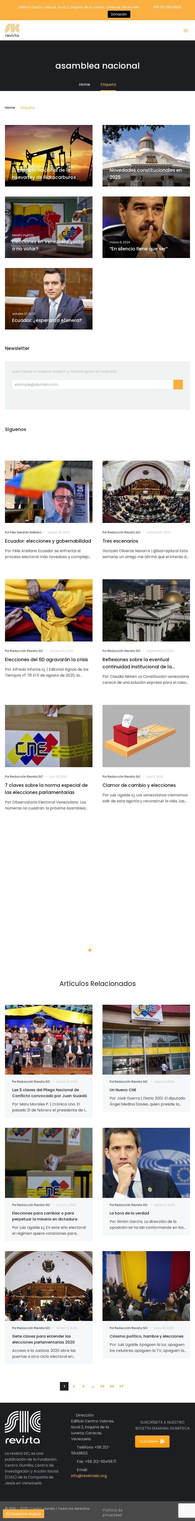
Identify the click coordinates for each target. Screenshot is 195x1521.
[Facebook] (67, 14)
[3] (105, 950)
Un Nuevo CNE (123, 1090)
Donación (119, 14)
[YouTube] (88, 14)
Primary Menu (185, 30)
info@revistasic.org (89, 1475)
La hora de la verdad (132, 1213)
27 (121, 1386)
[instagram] (29, 443)
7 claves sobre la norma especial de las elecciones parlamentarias (46, 789)
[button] (131, 1386)
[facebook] (8, 443)
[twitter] (18, 443)
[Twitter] (74, 14)
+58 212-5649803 (167, 7)
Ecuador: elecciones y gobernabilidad (48, 541)
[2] (97, 950)
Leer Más (33, 932)
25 (102, 1386)
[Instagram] (81, 14)
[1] (89, 950)
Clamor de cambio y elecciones (139, 785)
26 (112, 1386)
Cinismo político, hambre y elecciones (147, 1336)
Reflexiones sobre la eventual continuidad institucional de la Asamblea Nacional (137, 663)
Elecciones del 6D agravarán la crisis (46, 659)
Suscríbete (149, 1441)
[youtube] (39, 443)
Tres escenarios (120, 541)
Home (10, 107)
